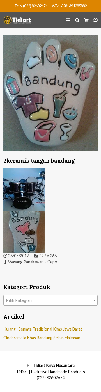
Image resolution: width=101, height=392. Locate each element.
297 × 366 (48, 255)
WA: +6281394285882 (69, 6)
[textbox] (50, 300)
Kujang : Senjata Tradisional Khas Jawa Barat (42, 329)
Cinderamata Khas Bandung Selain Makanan (41, 337)
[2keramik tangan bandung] (50, 95)
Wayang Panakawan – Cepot (33, 261)
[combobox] (50, 300)
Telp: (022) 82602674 (31, 6)
